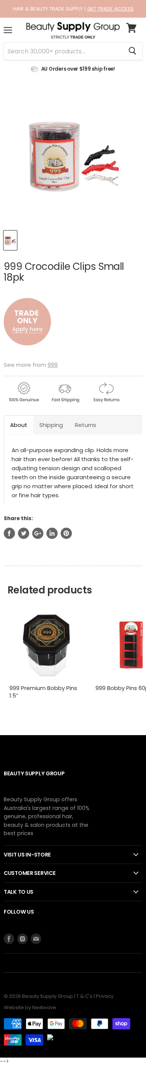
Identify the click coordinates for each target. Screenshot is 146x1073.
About (18, 425)
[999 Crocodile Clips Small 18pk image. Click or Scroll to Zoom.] (73, 155)
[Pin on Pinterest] (66, 533)
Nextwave (44, 1007)
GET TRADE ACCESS (110, 8)
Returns (85, 425)
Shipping (51, 425)
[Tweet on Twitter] (23, 533)
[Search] (132, 51)
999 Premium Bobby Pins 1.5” (43, 691)
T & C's (84, 996)
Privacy (104, 996)
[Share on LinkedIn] (52, 533)
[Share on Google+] (37, 533)
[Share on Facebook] (9, 533)
